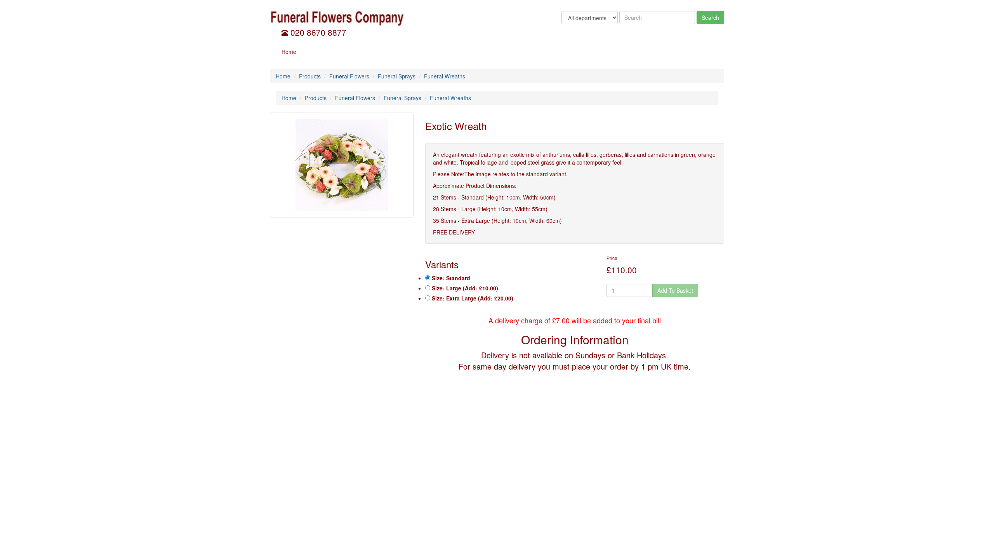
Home (289, 52)
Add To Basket (675, 290)
